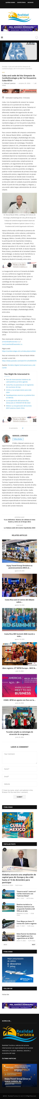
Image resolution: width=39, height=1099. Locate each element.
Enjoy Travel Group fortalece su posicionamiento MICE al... (19, 566)
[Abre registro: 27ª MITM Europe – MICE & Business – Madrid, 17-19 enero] (19, 653)
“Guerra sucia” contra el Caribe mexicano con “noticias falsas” (26, 893)
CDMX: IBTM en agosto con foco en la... (20, 700)
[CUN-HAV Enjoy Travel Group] (19, 90)
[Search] (30, 37)
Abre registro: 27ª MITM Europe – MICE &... (19, 668)
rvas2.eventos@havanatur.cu (12, 344)
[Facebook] (16, 5)
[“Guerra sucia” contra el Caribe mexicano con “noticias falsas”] (8, 894)
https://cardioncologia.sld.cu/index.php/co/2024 (18, 351)
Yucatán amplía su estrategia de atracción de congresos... (19, 733)
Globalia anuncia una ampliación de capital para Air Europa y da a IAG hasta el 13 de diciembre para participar (19, 878)
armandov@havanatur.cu (11, 342)
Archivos (30, 2)
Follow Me (5, 994)
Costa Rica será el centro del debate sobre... (19, 601)
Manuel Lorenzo (9, 83)
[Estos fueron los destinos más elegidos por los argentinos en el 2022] (8, 937)
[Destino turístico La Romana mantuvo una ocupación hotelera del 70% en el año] (8, 907)
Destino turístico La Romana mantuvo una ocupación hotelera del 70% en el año (26, 907)
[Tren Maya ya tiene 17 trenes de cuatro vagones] (8, 924)
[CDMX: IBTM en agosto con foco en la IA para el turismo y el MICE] (19, 685)
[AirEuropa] (17, 957)
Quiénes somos (10, 2)
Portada (4, 66)
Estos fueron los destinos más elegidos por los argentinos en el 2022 (26, 936)
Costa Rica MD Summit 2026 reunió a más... (19, 635)
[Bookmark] (33, 37)
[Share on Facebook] (25, 428)
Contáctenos (21, 2)
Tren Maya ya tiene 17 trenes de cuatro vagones (27, 922)
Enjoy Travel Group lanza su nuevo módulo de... (18, 1080)
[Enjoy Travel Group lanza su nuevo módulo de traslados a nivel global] (19, 1075)
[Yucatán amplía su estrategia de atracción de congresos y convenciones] (19, 717)
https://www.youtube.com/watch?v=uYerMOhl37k (19, 361)
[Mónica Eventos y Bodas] (19, 263)
